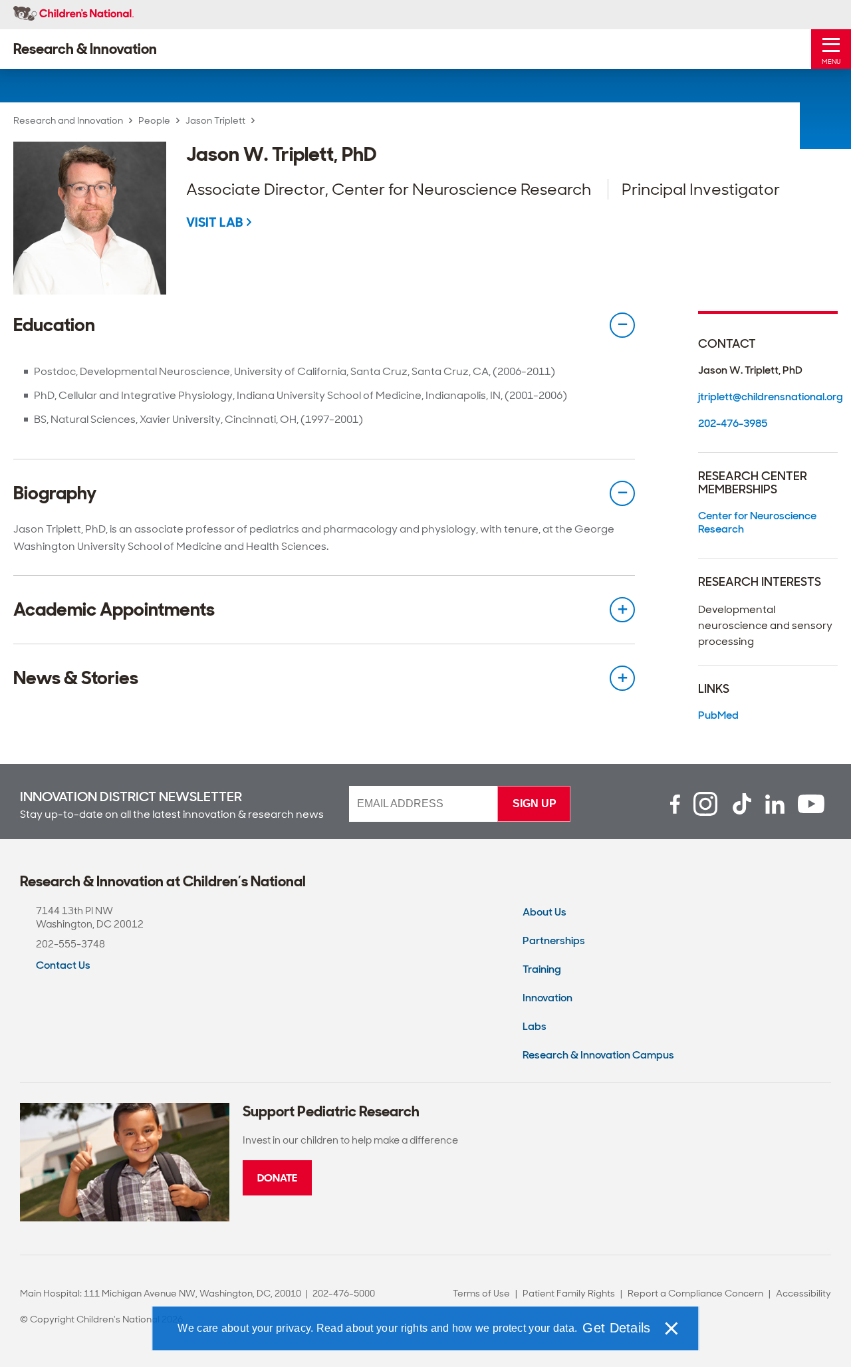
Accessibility (803, 1293)
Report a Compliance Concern (695, 1293)
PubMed (718, 715)
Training (542, 969)
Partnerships (554, 940)
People (154, 120)
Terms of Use (481, 1293)
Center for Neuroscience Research (757, 522)
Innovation (547, 998)
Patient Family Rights (569, 1293)
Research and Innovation (68, 120)
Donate (277, 1178)
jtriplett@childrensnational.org (768, 397)
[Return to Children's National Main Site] (73, 14)
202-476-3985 (732, 423)
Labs (535, 1026)
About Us (544, 912)
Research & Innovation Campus (598, 1055)
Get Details (616, 1327)
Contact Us (63, 965)
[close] (671, 1328)
